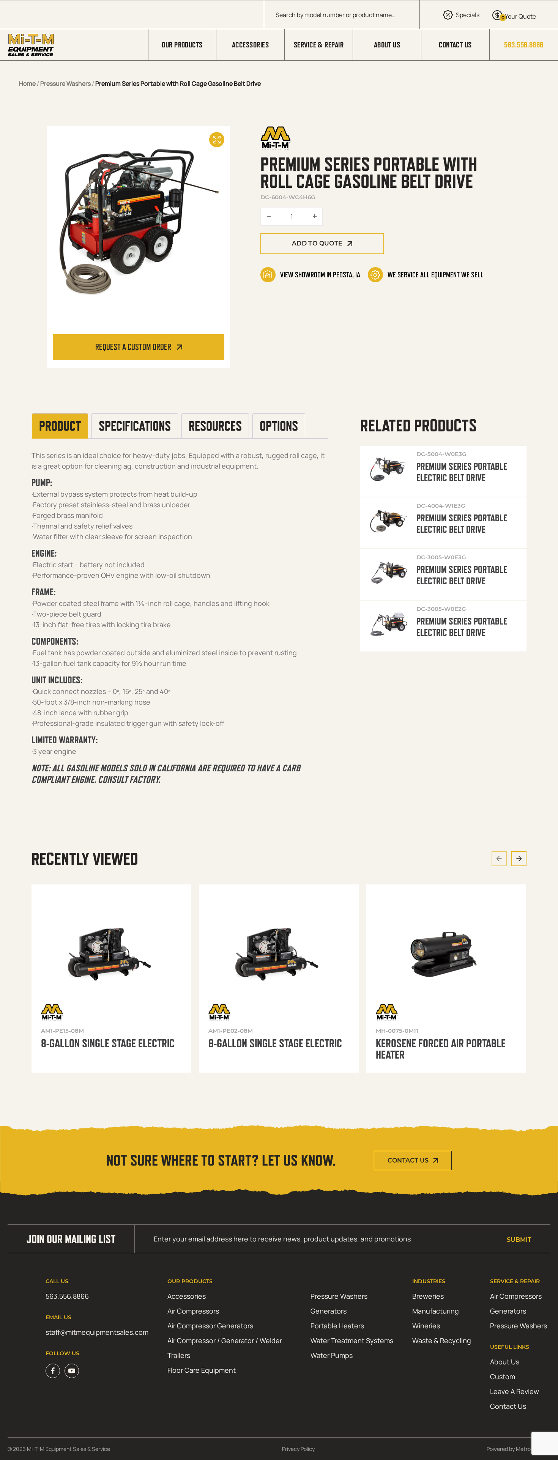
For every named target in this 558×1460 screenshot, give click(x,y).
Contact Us (455, 45)
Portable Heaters (337, 1325)
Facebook (53, 1371)
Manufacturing (435, 1310)
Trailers (178, 1355)
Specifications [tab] (135, 426)
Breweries (428, 1296)
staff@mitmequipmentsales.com (97, 1332)
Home (27, 83)
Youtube (72, 1371)
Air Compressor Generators (210, 1325)
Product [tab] (60, 426)
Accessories (250, 45)
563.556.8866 (523, 45)
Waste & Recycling (441, 1340)
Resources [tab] (215, 426)
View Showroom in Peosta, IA (320, 275)
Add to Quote (317, 243)
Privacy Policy (298, 1448)
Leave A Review (514, 1391)
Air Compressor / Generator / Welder (224, 1340)
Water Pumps (332, 1355)
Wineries (426, 1325)
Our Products (182, 45)
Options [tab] (279, 426)
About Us (387, 45)
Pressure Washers (65, 83)
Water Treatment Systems (352, 1340)
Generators (329, 1310)
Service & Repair (319, 45)
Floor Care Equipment (201, 1370)
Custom (502, 1376)
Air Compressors (193, 1310)
